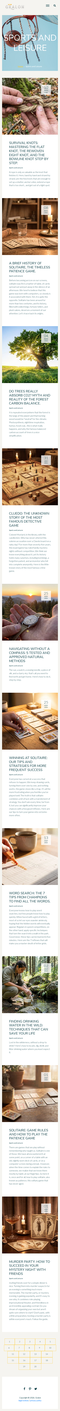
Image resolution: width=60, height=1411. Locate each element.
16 (24, 1360)
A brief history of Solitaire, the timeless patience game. (29, 267)
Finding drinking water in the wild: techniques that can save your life (28, 1027)
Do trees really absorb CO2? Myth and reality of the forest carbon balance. (29, 397)
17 (35, 1360)
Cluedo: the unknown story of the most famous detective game (29, 519)
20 (35, 1366)
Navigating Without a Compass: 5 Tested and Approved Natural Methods (29, 655)
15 (13, 1360)
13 (35, 1354)
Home (20, 66)
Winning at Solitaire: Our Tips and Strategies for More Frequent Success (28, 764)
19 (24, 1366)
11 (13, 1354)
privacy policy (35, 1400)
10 (50, 1348)
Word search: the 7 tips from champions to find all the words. (29, 897)
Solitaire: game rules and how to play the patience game (28, 1134)
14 (47, 1354)
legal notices (24, 1400)
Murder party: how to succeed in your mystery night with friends (29, 1267)
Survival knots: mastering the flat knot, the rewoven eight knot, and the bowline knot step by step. (29, 153)
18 (47, 1360)
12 (24, 1354)
